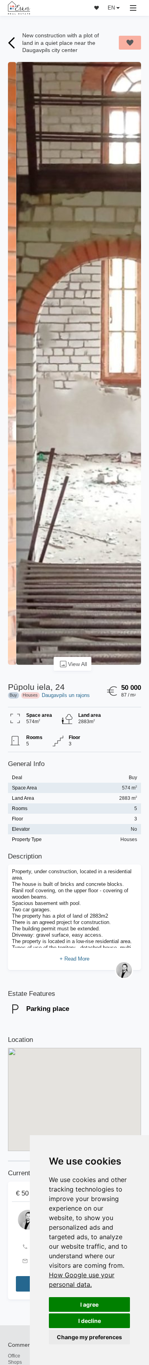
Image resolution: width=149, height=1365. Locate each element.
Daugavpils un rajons (66, 695)
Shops (15, 1362)
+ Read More (74, 959)
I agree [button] (89, 1304)
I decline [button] (89, 1320)
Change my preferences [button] (89, 1337)
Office (14, 1355)
